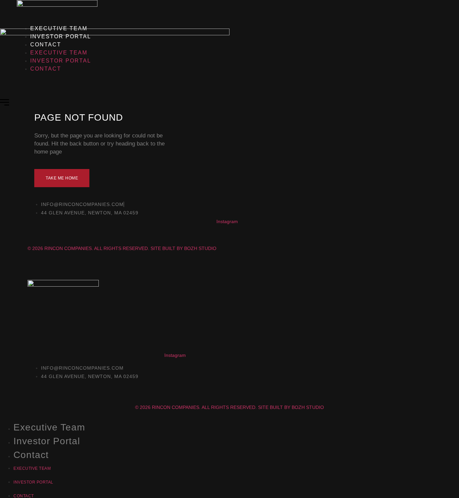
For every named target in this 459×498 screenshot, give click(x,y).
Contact (31, 455)
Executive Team (49, 427)
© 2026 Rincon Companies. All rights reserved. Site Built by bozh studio (122, 248)
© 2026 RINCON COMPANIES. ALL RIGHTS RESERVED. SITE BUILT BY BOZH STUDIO (229, 407)
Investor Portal (46, 441)
